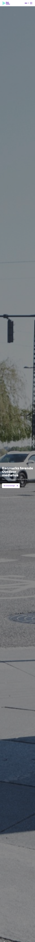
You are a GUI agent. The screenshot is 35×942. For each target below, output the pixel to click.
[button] (27, 3)
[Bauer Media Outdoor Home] (6, 3)
